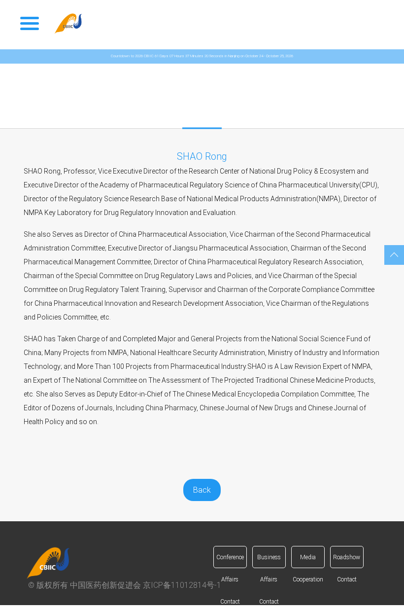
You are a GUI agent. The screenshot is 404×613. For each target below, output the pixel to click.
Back (202, 490)
